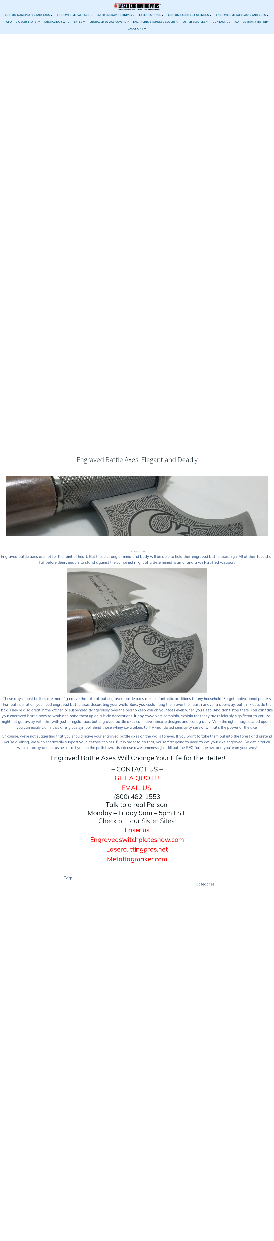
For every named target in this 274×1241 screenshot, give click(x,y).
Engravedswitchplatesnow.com (137, 839)
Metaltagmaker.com (137, 859)
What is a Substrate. (21, 22)
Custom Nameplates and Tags (27, 15)
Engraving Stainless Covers (154, 22)
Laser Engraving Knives (114, 15)
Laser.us (137, 830)
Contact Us (221, 22)
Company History (256, 22)
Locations (135, 29)
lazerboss (139, 551)
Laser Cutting (150, 15)
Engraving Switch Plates (63, 22)
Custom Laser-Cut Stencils (188, 15)
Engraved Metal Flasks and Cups (241, 15)
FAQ (236, 22)
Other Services (194, 22)
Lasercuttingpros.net (137, 849)
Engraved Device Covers (107, 22)
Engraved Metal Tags (73, 15)
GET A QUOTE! (137, 778)
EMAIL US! (137, 788)
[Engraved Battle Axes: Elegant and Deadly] (137, 505)
